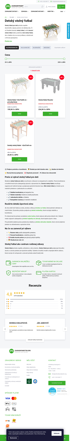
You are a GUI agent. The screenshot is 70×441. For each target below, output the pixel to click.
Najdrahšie (36, 47)
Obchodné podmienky (10, 370)
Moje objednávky (31, 367)
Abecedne (47, 47)
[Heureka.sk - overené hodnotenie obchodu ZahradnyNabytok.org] (58, 391)
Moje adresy (30, 372)
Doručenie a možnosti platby (12, 367)
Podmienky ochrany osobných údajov (13, 382)
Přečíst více (8, 41)
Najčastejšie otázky (10, 364)
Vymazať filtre (36, 70)
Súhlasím (56, 433)
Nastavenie (13, 438)
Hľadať (42, 6)
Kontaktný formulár (57, 383)
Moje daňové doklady (32, 370)
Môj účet (29, 364)
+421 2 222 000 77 (57, 377)
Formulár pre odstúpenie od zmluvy (12, 377)
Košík (28, 375)
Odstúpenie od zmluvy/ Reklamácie (11, 373)
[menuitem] (12, 11)
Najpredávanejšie (12, 47)
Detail (19, 113)
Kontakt (7, 385)
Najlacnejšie (25, 47)
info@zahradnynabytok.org (59, 374)
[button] (65, 329)
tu (44, 434)
